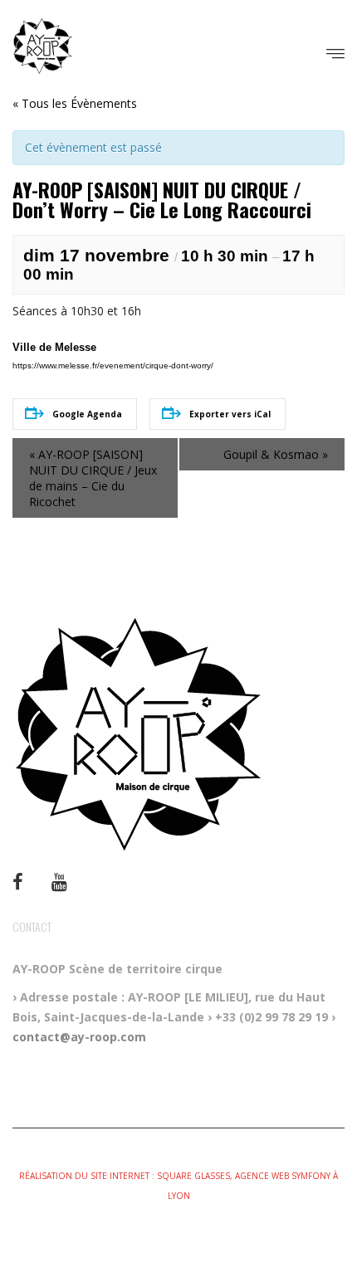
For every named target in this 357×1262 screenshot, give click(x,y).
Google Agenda (87, 414)
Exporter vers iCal (230, 414)
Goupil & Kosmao (275, 454)
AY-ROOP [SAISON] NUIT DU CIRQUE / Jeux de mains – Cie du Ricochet (93, 477)
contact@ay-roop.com (79, 1037)
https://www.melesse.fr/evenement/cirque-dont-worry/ (112, 365)
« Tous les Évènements (74, 103)
